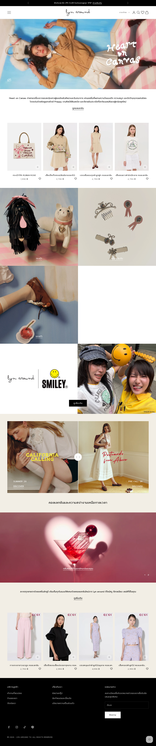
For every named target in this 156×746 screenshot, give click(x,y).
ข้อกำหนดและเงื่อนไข (61, 698)
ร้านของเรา (12, 698)
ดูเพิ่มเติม (77, 403)
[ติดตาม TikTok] (24, 727)
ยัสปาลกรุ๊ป (57, 693)
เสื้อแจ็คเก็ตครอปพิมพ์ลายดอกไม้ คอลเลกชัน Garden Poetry (60, 175)
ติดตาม (112, 714)
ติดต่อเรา (11, 703)
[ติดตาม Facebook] (8, 727)
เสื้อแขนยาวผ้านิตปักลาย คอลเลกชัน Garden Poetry (132, 175)
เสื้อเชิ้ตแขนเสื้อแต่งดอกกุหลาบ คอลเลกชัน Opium (60, 665)
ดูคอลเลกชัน (78, 108)
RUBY (78, 573)
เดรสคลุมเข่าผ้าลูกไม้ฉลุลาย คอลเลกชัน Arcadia (96, 665)
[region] (78, 547)
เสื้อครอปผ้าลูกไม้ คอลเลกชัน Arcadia (132, 665)
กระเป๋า (39, 258)
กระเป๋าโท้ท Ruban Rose (24, 175)
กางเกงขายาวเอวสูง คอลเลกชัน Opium (24, 665)
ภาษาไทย (123, 12)
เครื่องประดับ (117, 258)
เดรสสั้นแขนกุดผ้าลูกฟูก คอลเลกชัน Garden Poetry (96, 175)
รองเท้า (39, 336)
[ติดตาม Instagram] (16, 727)
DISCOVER (18, 486)
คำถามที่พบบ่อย (14, 693)
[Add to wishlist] (40, 178)
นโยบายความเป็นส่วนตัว (63, 703)
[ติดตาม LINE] (32, 727)
